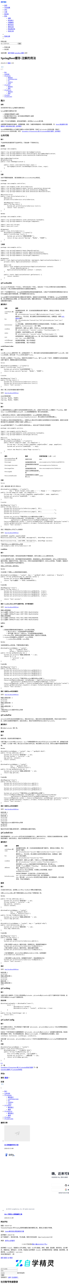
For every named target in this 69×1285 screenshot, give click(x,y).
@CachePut (7, 85)
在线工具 (11, 31)
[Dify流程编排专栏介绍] (17, 1141)
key (9, 80)
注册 (9, 1277)
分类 (5, 12)
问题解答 (11, 22)
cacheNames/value (12, 79)
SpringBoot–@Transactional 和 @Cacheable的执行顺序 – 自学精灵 (41, 131)
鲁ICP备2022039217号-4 (39, 1244)
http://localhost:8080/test (12, 393)
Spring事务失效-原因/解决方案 (14, 1231)
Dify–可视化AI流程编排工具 (13, 1214)
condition (10, 82)
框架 (9, 63)
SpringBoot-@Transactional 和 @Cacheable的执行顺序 (17, 1067)
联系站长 (11, 25)
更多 (5, 16)
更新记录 (11, 27)
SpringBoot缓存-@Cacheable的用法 (11, 1069)
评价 (5, 10)
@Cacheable (7, 76)
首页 (5, 5)
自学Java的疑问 (10, 1240)
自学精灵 (3, 2)
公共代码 (6, 74)
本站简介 (11, 20)
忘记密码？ (15, 1277)
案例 (9, 88)
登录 (6, 1078)
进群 (9, 18)
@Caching (7, 95)
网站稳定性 (11, 29)
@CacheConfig (8, 96)
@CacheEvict (7, 90)
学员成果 (7, 7)
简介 (5, 72)
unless (9, 83)
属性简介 (10, 77)
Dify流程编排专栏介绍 (11, 1145)
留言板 (6, 14)
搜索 (19, 43)
